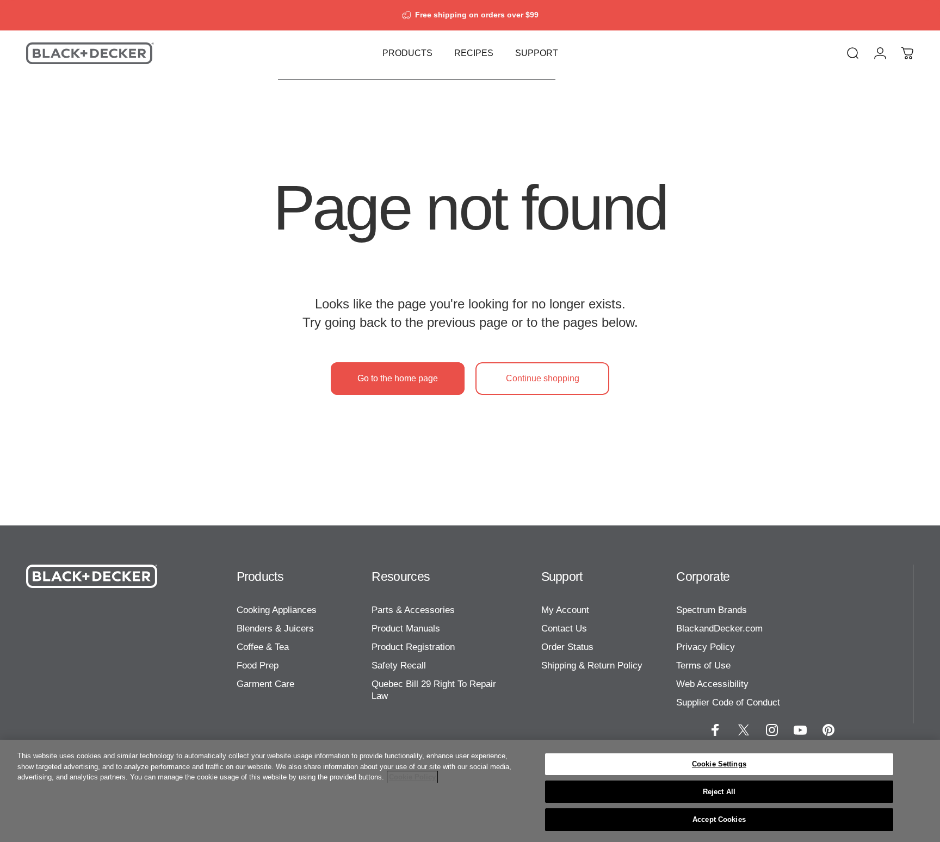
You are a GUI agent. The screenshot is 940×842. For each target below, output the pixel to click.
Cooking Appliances (277, 609)
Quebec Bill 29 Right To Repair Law (434, 689)
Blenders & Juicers (275, 628)
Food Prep (258, 665)
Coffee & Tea (263, 646)
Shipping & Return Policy (591, 665)
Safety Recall (399, 665)
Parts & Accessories (413, 609)
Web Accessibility (712, 683)
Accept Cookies (719, 819)
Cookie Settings (719, 764)
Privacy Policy (705, 646)
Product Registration (413, 646)
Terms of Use (703, 665)
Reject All (719, 792)
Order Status (567, 646)
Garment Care (265, 683)
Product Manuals (406, 628)
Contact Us (564, 628)
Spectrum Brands (711, 609)
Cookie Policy (412, 777)
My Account (565, 609)
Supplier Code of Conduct (728, 702)
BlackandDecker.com (719, 628)
